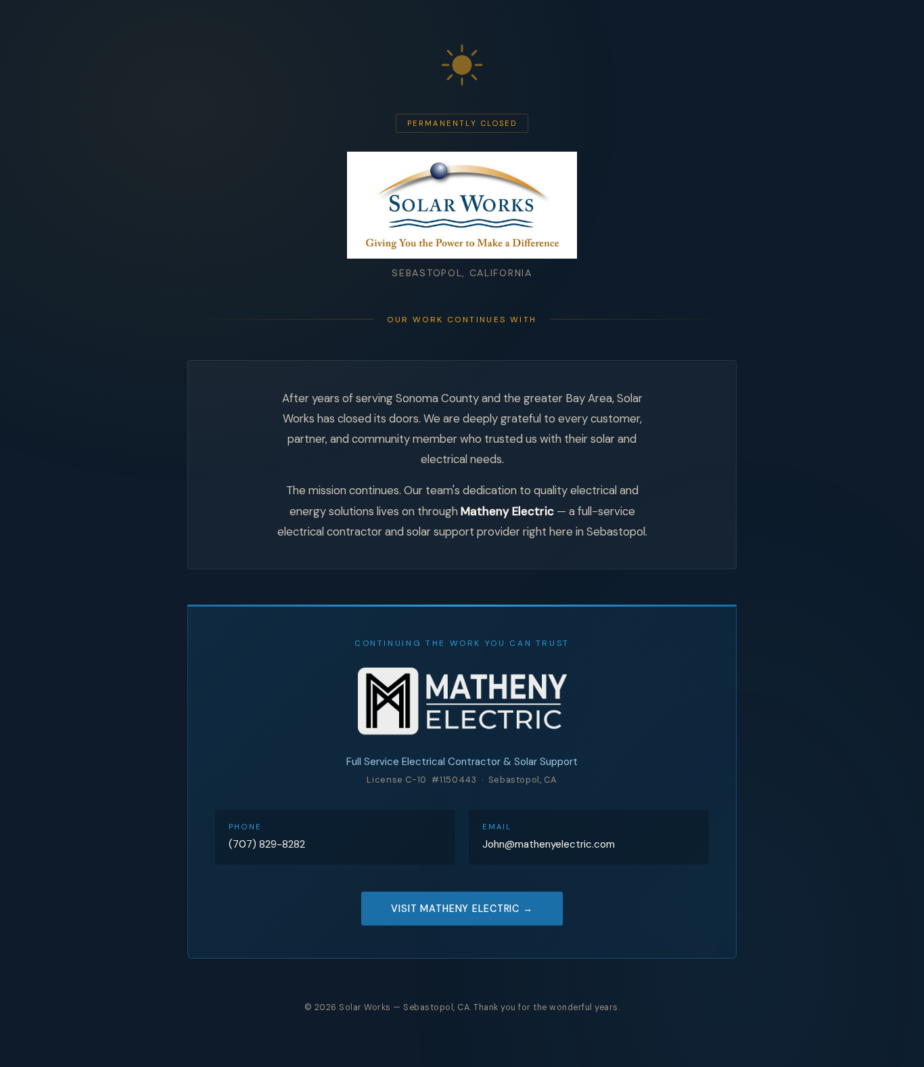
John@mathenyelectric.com (548, 844)
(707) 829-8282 (267, 844)
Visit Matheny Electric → (462, 908)
